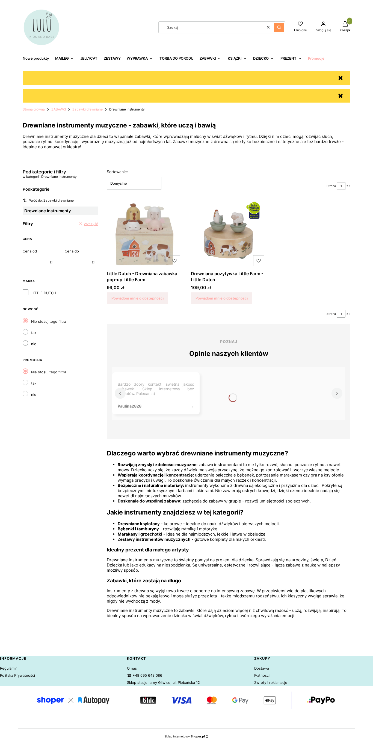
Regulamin (8, 668)
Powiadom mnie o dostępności (137, 298)
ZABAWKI (58, 109)
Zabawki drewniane (87, 109)
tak (33, 332)
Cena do (72, 251)
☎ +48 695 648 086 (144, 675)
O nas (132, 668)
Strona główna (34, 109)
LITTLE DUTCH (43, 293)
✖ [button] (340, 78)
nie (33, 344)
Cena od (30, 251)
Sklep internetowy (184, 736)
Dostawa (261, 668)
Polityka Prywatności (17, 675)
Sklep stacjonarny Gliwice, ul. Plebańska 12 (163, 682)
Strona (331, 186)
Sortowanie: (117, 171)
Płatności (262, 675)
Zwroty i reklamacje (270, 682)
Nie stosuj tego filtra (48, 321)
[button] (279, 27)
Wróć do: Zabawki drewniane (51, 200)
